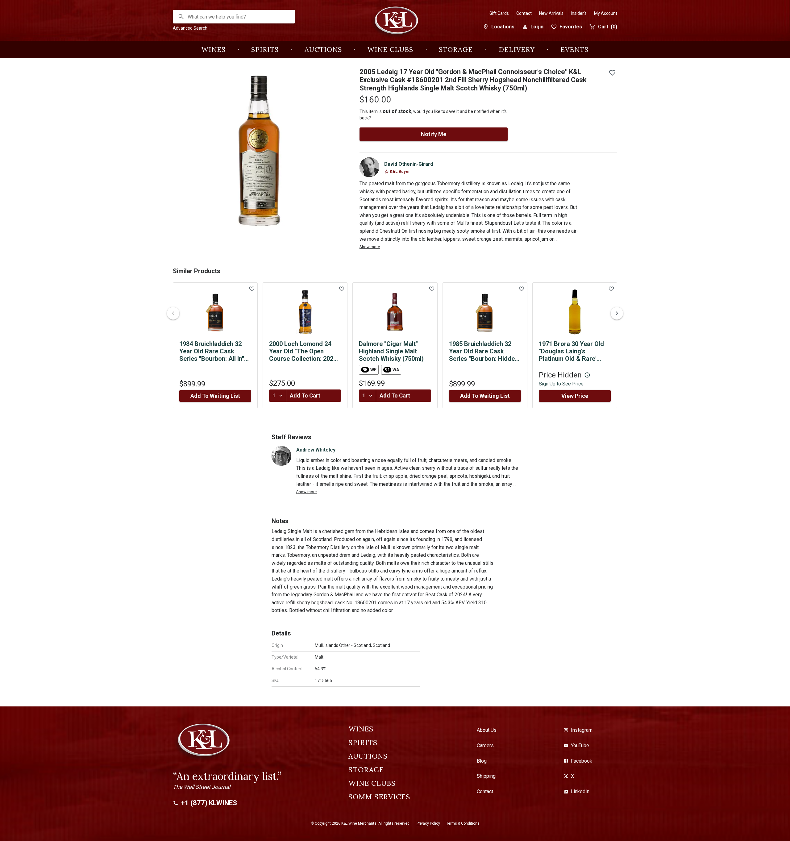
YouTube (580, 745)
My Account (605, 13)
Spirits (265, 49)
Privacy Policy (428, 823)
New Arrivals (551, 13)
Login (536, 27)
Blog (482, 761)
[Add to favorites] (612, 73)
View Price (574, 396)
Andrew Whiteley (315, 450)
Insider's (579, 13)
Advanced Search (190, 28)
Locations (502, 27)
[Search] (181, 16)
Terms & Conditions (463, 823)
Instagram (581, 730)
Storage (456, 49)
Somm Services (379, 797)
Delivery (517, 49)
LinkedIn (580, 791)
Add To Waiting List (215, 396)
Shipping (486, 776)
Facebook (581, 761)
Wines (214, 49)
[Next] (616, 313)
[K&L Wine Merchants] (395, 24)
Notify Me (433, 134)
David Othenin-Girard (408, 164)
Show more (370, 246)
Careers (485, 745)
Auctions (323, 49)
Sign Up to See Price (561, 384)
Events (574, 49)
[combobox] (234, 17)
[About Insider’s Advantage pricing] (587, 375)
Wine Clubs (390, 49)
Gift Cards (499, 13)
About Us (487, 730)
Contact (524, 13)
